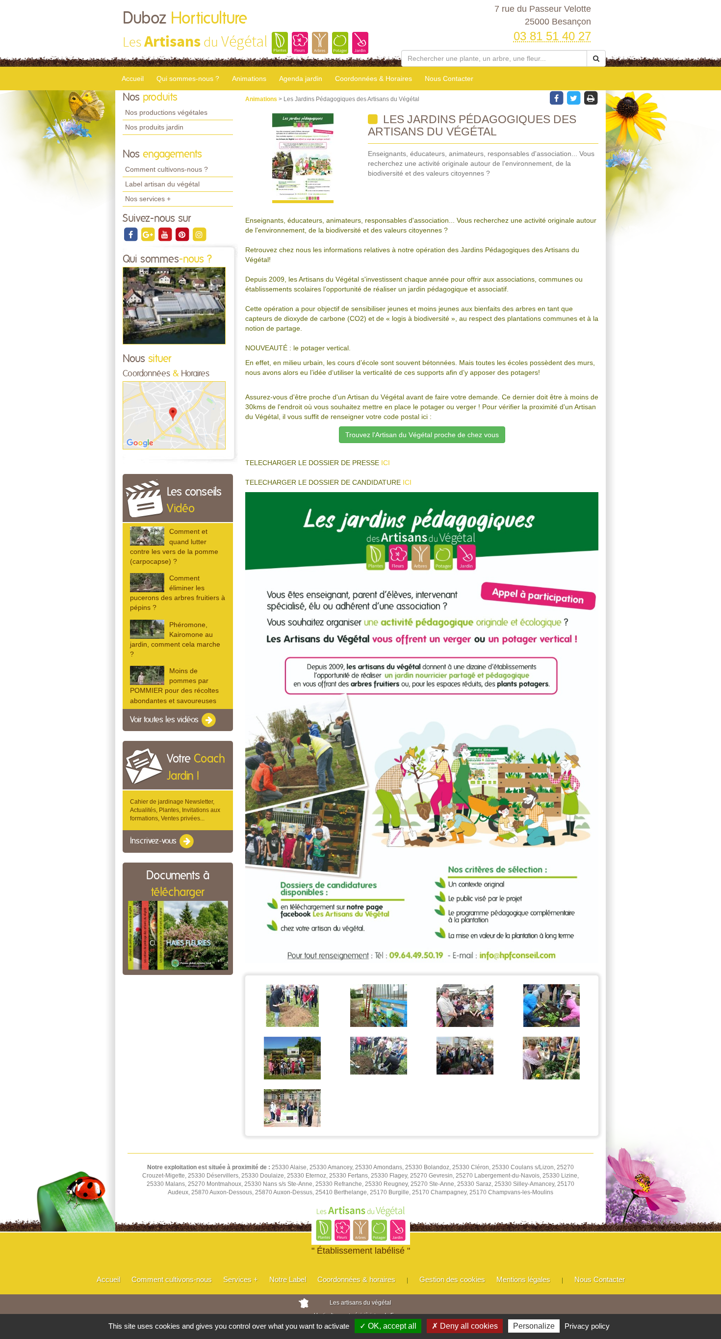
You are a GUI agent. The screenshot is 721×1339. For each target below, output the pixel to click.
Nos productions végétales (166, 112)
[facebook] (131, 234)
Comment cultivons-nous (171, 1279)
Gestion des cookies (452, 1279)
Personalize (534, 1326)
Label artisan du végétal (162, 184)
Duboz (185, 18)
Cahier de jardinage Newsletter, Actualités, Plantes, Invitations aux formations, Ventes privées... (175, 810)
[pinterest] (182, 234)
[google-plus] (148, 234)
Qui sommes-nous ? (187, 78)
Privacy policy (587, 1326)
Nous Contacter (449, 78)
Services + (240, 1279)
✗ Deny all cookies (465, 1326)
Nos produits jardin (154, 127)
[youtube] (165, 234)
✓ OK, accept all (388, 1326)
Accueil (133, 78)
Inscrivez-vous (154, 841)
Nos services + (148, 199)
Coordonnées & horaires (356, 1279)
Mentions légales (523, 1279)
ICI (385, 463)
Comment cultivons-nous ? (166, 169)
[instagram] (199, 234)
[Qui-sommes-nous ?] (174, 305)
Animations (249, 78)
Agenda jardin (300, 78)
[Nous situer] (174, 415)
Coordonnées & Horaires (373, 78)
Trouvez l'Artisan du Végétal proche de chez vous (422, 435)
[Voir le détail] (147, 536)
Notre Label (287, 1279)
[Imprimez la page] (590, 97)
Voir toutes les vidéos (165, 720)
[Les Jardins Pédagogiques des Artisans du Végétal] (302, 158)
